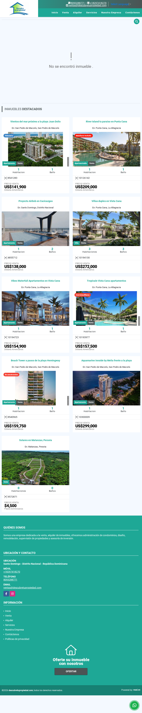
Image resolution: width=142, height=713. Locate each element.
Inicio (55, 12)
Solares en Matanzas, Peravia (35, 440)
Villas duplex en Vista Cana (107, 201)
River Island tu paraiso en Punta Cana (106, 121)
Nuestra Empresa (111, 12)
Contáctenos (132, 12)
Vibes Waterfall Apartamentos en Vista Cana (35, 280)
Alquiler (77, 12)
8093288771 (78, 3)
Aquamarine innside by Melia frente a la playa (106, 360)
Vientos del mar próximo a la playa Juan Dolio (35, 121)
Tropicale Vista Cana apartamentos (106, 280)
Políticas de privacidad (17, 639)
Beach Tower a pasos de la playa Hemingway (35, 360)
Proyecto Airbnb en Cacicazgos (36, 201)
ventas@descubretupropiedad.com (22, 587)
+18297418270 (98, 3)
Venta (65, 12)
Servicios (91, 12)
